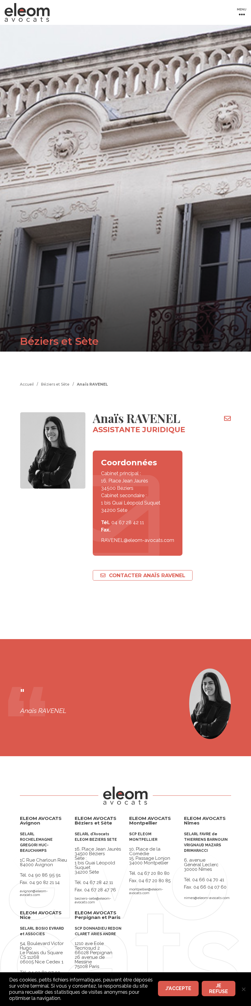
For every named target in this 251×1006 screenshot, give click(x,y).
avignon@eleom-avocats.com (34, 893)
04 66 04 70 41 (208, 879)
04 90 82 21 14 (44, 882)
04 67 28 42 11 (127, 522)
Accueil (27, 384)
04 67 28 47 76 (100, 890)
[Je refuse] (243, 989)
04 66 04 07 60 (210, 887)
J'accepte (178, 988)
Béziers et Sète (55, 384)
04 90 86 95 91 (44, 875)
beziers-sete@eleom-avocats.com (93, 900)
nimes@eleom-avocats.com (207, 898)
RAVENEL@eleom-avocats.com (137, 540)
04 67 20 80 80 (153, 873)
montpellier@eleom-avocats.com (146, 891)
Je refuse (218, 988)
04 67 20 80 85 (154, 880)
